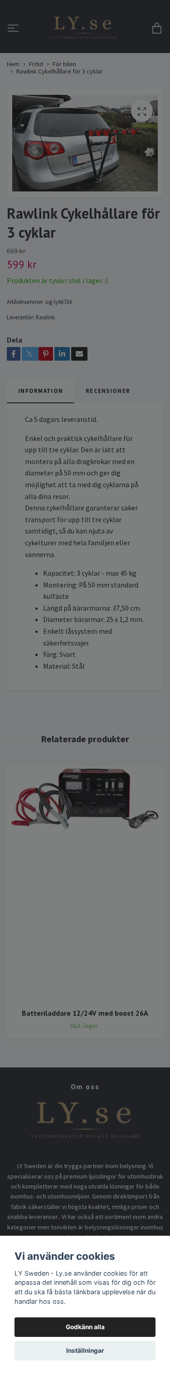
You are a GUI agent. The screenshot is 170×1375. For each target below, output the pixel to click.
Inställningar (85, 1350)
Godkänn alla (85, 1327)
